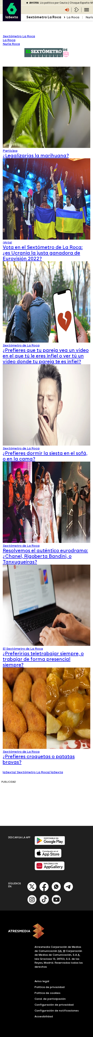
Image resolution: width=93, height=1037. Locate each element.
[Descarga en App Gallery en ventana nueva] (50, 869)
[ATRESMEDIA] (46, 931)
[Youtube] (56, 903)
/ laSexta (56, 772)
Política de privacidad (50, 987)
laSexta (9, 772)
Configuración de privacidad (54, 1004)
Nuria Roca (11, 44)
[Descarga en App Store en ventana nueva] (48, 857)
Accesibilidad (44, 1016)
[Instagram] (32, 903)
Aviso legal (42, 981)
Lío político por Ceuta (53, 2)
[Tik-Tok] (44, 903)
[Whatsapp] (56, 890)
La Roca (73, 17)
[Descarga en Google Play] (50, 844)
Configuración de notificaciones (57, 1010)
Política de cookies (47, 993)
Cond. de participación (50, 998)
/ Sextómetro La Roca (32, 772)
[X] (32, 890)
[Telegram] (68, 890)
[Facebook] (44, 890)
